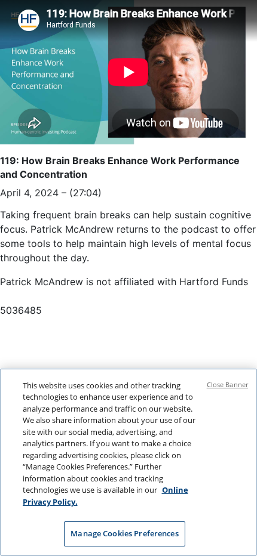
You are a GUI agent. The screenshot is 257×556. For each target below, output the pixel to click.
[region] (128, 462)
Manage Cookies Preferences (124, 533)
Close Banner (227, 384)
